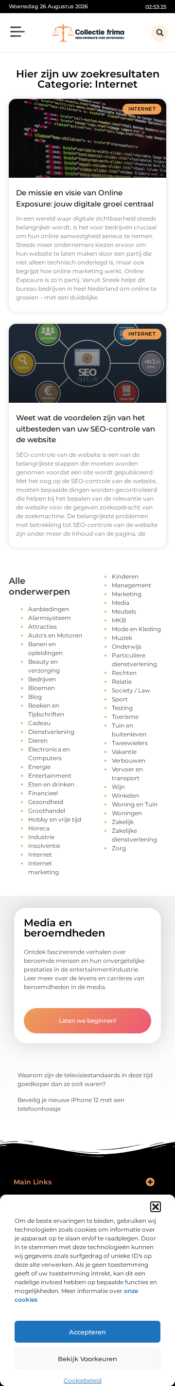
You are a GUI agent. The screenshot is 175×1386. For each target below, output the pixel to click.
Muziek (122, 637)
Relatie (122, 681)
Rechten (124, 672)
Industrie (41, 837)
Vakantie (124, 751)
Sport (120, 699)
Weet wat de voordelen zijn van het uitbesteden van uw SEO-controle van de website (85, 428)
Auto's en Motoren (55, 635)
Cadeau (39, 723)
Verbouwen (128, 760)
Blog (35, 696)
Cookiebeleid (83, 1380)
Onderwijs (126, 646)
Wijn (118, 786)
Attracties (42, 626)
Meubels (124, 611)
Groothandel (46, 810)
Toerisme (125, 716)
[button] (155, 1207)
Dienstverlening (51, 731)
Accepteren (87, 1332)
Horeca (39, 828)
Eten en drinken (51, 784)
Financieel (43, 793)
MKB (119, 620)
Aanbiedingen (48, 609)
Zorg (119, 848)
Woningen (127, 813)
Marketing (126, 594)
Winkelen (125, 795)
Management (131, 585)
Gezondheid (45, 801)
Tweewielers (130, 743)
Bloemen (41, 688)
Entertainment (49, 775)
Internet (40, 854)
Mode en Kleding (136, 629)
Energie (39, 766)
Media (120, 602)
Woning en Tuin (135, 804)
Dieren (38, 740)
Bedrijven (42, 679)
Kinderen (125, 576)
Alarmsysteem (49, 617)
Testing (122, 708)
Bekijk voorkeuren (87, 1359)
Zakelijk (123, 821)
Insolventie (44, 845)
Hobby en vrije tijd (54, 819)
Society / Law (131, 690)
